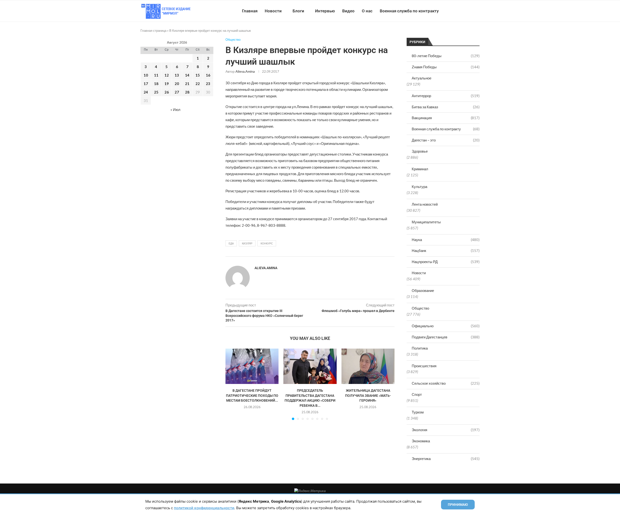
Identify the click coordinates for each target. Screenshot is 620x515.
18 (156, 83)
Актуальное (421, 78)
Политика (420, 348)
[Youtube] (454, 11)
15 (197, 75)
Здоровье (420, 151)
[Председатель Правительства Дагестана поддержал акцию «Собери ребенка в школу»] (309, 366)
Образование (423, 290)
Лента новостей (425, 204)
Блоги (298, 10)
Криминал (420, 169)
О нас (367, 10)
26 (166, 92)
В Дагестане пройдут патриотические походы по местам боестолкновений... (252, 395)
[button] (232, 384)
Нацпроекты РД (446, 261)
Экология (446, 430)
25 (156, 92)
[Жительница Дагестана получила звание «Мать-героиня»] (368, 366)
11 (156, 75)
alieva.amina (245, 71)
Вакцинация (446, 118)
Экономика (421, 441)
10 (146, 75)
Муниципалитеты (426, 222)
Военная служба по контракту (409, 10)
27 (177, 92)
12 (166, 75)
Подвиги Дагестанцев (446, 337)
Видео (348, 10)
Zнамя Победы (446, 67)
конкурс (267, 243)
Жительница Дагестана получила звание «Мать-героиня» (368, 395)
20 (177, 83)
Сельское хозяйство (446, 383)
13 (177, 75)
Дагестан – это (446, 140)
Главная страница (153, 30)
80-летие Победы (446, 56)
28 (187, 92)
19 (166, 83)
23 (208, 83)
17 (146, 83)
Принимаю (458, 505)
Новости (273, 10)
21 (187, 83)
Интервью (325, 10)
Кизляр (247, 243)
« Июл (175, 109)
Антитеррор (446, 96)
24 (146, 92)
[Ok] (469, 11)
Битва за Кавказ (446, 107)
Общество (420, 308)
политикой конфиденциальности (204, 508)
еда (231, 243)
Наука (446, 239)
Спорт (417, 394)
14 (187, 75)
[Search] (477, 11)
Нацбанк (446, 250)
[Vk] (459, 11)
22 (197, 83)
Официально (446, 326)
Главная (249, 10)
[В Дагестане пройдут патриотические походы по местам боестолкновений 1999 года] (252, 366)
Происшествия (424, 366)
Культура (419, 186)
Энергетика (446, 458)
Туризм (418, 412)
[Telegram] (464, 11)
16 (208, 75)
